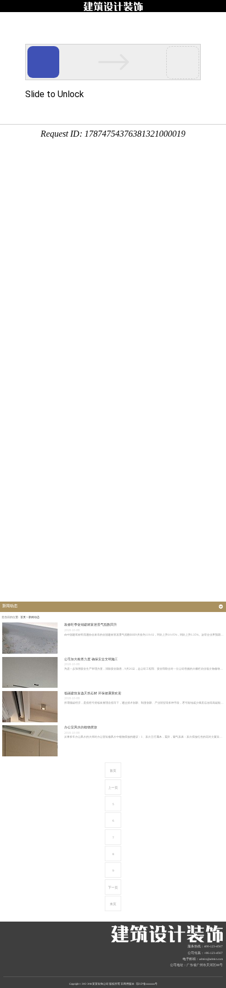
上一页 (113, 787)
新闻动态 (34, 617)
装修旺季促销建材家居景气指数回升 (90, 624)
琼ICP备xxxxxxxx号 (146, 984)
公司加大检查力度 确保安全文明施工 (91, 659)
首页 (23, 617)
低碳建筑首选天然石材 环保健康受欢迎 (92, 693)
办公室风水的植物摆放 (80, 727)
